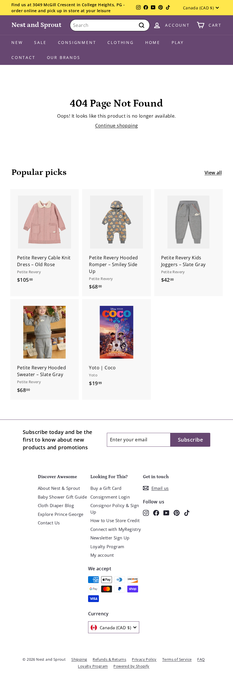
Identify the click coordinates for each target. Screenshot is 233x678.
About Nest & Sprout (59, 488)
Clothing (120, 42)
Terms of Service (177, 659)
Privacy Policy (144, 659)
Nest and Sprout (36, 25)
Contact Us (49, 523)
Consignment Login (110, 497)
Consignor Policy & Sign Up (114, 509)
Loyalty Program (107, 546)
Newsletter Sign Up (110, 538)
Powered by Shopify (131, 666)
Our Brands (63, 57)
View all (213, 173)
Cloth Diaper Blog (56, 505)
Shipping (79, 659)
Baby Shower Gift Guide (62, 497)
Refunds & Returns (109, 659)
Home (152, 42)
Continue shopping (116, 125)
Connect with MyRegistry (115, 529)
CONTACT (23, 57)
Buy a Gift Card (106, 488)
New (17, 42)
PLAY (178, 42)
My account (102, 555)
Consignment (77, 42)
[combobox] (110, 25)
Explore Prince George (61, 514)
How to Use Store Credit (115, 520)
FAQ (201, 659)
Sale (40, 42)
